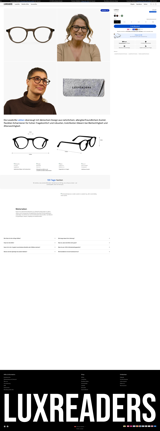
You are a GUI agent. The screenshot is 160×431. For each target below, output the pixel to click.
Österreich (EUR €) (80, 426)
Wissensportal (123, 385)
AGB (5, 385)
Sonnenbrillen (84, 383)
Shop (82, 374)
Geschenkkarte (84, 389)
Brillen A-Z (122, 383)
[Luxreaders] (8, 4)
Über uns (6, 381)
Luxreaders (81, 428)
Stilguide (122, 377)
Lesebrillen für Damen (132, 53)
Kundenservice (7, 377)
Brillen (82, 377)
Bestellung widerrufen (9, 389)
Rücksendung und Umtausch (10, 379)
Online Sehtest (123, 381)
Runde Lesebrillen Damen (144, 53)
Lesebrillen (83, 379)
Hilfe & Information (9, 374)
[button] (151, 4)
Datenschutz (7, 387)
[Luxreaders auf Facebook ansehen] (7, 426)
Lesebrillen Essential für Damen (120, 53)
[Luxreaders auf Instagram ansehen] (5, 426)
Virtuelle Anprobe (124, 379)
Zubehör (83, 385)
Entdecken (123, 374)
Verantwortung (7, 383)
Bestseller (83, 387)
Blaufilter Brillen (85, 381)
